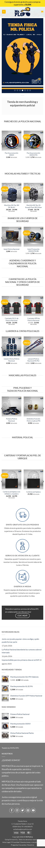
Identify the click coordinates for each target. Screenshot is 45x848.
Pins (15, 387)
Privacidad (15, 842)
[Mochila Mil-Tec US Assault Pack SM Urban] (33, 193)
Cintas (23, 331)
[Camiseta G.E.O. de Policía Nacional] (11, 306)
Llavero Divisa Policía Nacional (11, 360)
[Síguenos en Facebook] (11, 810)
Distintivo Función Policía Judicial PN (33, 420)
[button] (4, 12)
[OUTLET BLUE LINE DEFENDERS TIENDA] (22, 55)
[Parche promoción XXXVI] (11, 141)
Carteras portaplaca (33, 492)
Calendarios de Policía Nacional (22, 265)
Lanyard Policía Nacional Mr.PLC (33, 360)
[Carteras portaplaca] (33, 479)
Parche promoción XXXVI (11, 154)
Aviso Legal (6, 842)
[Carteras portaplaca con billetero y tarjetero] (11, 479)
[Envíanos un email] (27, 810)
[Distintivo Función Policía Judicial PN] (33, 406)
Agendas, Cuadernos (21, 260)
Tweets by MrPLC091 (10, 748)
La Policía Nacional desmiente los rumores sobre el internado (22, 651)
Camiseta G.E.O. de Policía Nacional (11, 319)
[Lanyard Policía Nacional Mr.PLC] (33, 346)
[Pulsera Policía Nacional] (11, 406)
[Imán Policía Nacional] (11, 237)
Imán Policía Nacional (11, 249)
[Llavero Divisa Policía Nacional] (11, 346)
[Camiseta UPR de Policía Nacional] (33, 306)
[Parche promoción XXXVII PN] (33, 141)
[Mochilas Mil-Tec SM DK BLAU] (11, 193)
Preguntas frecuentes (18, 845)
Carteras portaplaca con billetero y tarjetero (11, 493)
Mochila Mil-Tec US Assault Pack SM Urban (33, 206)
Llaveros (11, 331)
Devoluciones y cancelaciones (31, 842)
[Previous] (1, 148)
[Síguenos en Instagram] (17, 810)
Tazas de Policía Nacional (22, 390)
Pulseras (24, 387)
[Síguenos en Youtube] (33, 810)
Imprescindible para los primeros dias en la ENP (20, 660)
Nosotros (30, 845)
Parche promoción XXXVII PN (33, 154)
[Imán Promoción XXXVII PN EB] (33, 237)
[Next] (43, 148)
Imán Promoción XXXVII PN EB (33, 250)
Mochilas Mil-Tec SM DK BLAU (11, 206)
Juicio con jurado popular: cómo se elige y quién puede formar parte (20, 640)
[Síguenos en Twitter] (22, 810)
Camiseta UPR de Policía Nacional (33, 319)
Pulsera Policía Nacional (11, 420)
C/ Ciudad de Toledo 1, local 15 (23, 824)
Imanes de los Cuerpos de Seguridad (23, 219)
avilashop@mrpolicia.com (22, 829)
